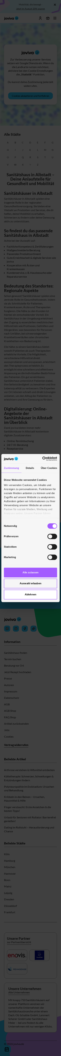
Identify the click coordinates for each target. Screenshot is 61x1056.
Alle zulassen (30, 572)
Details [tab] (30, 468)
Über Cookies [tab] (49, 468)
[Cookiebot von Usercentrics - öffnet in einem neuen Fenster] (43, 458)
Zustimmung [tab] (11, 468)
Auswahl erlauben (30, 583)
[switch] (52, 536)
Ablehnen (30, 594)
